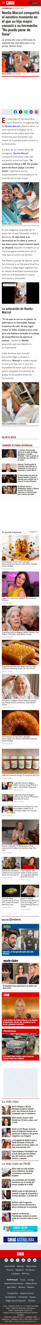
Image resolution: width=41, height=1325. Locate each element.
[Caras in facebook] (12, 1260)
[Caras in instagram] (6, 1260)
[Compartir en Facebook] (15, 112)
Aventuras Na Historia (13, 1283)
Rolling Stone (31, 1283)
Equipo (33, 1297)
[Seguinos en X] (17, 1260)
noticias (20, 927)
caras (20, 995)
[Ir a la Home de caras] (10, 4)
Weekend (19, 1270)
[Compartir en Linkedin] (31, 112)
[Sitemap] (34, 1260)
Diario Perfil (10, 1266)
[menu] (3, 3)
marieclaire (20, 961)
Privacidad (22, 1297)
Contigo (30, 1279)
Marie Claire (31, 1266)
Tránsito (31, 1300)
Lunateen (16, 1273)
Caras (22, 1279)
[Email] (36, 112)
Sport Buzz (11, 1287)
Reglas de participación (16, 1300)
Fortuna (9, 1270)
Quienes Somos (27, 1293)
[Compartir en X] (20, 112)
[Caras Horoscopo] (20, 1241)
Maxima (30, 1287)
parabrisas (20, 1031)
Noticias (20, 1266)
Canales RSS (13, 1293)
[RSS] (29, 1260)
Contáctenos (10, 1297)
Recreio (22, 1287)
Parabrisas (30, 1270)
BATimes (25, 1273)
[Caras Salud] (20, 1231)
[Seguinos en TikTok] (23, 1260)
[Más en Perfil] (15, 920)
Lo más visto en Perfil (16, 1164)
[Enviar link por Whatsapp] (26, 112)
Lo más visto (10, 1102)
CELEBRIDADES (7, 8)
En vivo (35, 3)
